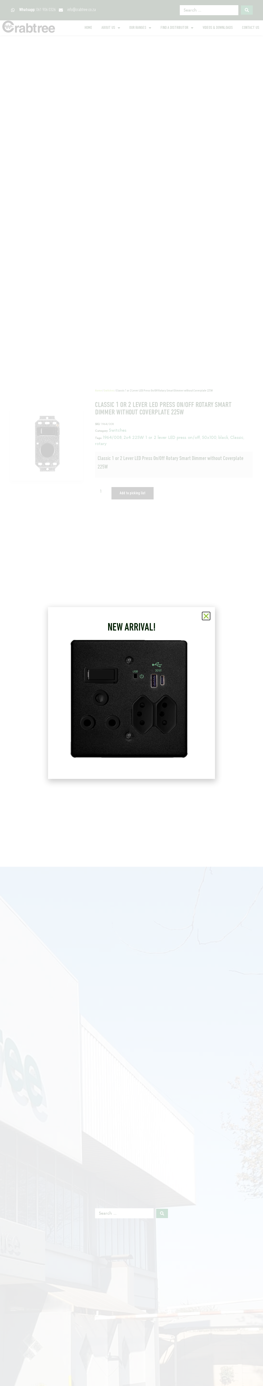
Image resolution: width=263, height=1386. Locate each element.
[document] (131, 693)
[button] (206, 616)
